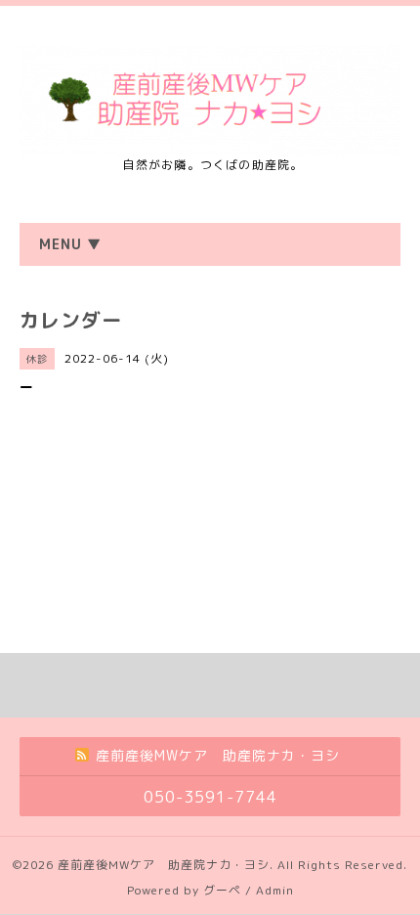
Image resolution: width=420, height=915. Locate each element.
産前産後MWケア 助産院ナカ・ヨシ (164, 864)
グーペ (222, 890)
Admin (275, 890)
